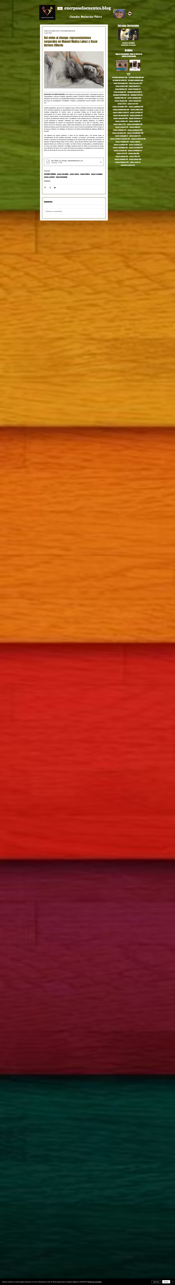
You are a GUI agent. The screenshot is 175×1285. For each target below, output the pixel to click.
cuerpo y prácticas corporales (120, 139)
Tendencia (47, 181)
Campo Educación (135, 83)
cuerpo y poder (135, 136)
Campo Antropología (61, 177)
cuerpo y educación (120, 118)
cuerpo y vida (133, 153)
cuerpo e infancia (135, 101)
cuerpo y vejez (122, 153)
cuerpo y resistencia (138, 139)
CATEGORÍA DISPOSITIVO (119, 77)
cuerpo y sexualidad (96, 174)
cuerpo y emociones (135, 118)
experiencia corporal (128, 165)
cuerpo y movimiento (135, 130)
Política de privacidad (94, 1282)
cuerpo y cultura (137, 110)
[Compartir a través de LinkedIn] (55, 187)
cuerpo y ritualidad (122, 142)
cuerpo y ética (134, 156)
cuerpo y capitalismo (136, 107)
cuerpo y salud (135, 142)
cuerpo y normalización (135, 133)
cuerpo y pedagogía (121, 136)
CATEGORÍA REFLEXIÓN (120, 80)
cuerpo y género (74, 174)
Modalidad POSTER (137, 95)
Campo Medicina (121, 89)
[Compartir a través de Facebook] (45, 187)
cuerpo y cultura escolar (121, 112)
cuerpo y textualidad (135, 150)
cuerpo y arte (133, 104)
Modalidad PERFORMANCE (121, 95)
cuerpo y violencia (122, 156)
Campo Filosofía (134, 86)
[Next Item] (135, 34)
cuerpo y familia (134, 121)
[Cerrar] (172, 1281)
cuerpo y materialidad (134, 124)
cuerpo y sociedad (49, 177)
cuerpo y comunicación (121, 110)
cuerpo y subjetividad (120, 148)
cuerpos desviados (121, 159)
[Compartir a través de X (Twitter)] (50, 187)
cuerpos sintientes (122, 162)
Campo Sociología (120, 92)
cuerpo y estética (121, 121)
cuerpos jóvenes (135, 159)
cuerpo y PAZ (122, 104)
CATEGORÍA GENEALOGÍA (136, 77)
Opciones (156, 1282)
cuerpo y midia (134, 127)
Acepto (166, 1282)
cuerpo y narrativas (119, 133)
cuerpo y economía (136, 115)
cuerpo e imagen (121, 101)
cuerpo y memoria (121, 127)
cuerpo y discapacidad (121, 115)
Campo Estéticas (85, 174)
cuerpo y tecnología (136, 148)
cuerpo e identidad (134, 98)
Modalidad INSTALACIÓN (134, 92)
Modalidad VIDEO (120, 98)
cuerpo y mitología (119, 130)
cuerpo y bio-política (63, 174)
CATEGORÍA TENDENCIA (50, 174)
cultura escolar (135, 162)
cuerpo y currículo (136, 112)
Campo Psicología (134, 89)
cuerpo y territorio (120, 150)
